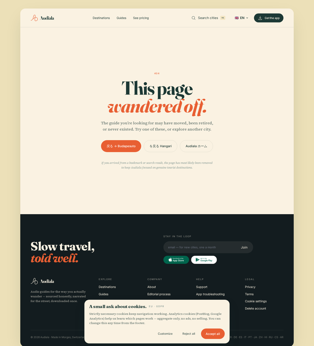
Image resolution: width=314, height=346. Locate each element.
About (151, 287)
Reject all (188, 333)
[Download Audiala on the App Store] (176, 260)
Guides (121, 18)
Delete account (255, 308)
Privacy (250, 287)
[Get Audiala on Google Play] (204, 260)
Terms (249, 294)
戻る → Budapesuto (121, 146)
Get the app (272, 18)
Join (244, 247)
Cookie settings (256, 301)
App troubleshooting (210, 294)
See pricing (141, 18)
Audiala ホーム (196, 146)
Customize (165, 333)
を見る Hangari (161, 146)
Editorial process (158, 294)
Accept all (213, 334)
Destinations (101, 18)
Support (201, 287)
